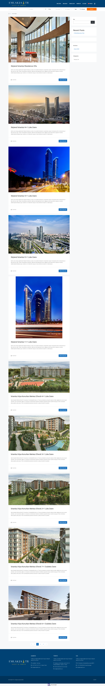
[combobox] (50, 9)
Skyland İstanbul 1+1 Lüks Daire (24, 342)
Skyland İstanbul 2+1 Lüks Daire (24, 257)
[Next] (46, 644)
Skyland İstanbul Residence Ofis (24, 66)
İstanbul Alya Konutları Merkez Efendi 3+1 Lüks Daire (32, 454)
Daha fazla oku (63, 79)
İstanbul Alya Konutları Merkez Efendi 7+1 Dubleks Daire (33, 567)
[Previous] (31, 644)
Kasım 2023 (76, 49)
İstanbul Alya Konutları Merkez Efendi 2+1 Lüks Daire (32, 509)
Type (76, 9)
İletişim (84, 3)
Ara (74, 19)
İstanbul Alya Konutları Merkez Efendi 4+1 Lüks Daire (32, 396)
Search (91, 9)
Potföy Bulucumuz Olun (79, 33)
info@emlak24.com (81, 667)
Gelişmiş (83, 9)
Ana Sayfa (59, 3)
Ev (10, 13)
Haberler (78, 3)
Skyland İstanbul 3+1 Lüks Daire (24, 196)
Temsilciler (72, 3)
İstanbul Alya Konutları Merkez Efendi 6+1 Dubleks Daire (33, 624)
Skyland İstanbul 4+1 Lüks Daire (24, 127)
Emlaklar (65, 3)
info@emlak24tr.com (36, 667)
